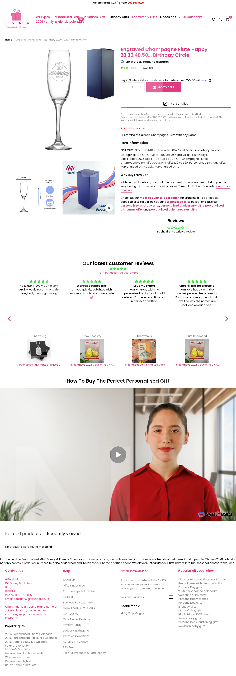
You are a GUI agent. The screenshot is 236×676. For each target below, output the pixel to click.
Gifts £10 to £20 (177, 163)
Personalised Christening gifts (198, 622)
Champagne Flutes (195, 159)
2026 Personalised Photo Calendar (28, 634)
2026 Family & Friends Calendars (60, 21)
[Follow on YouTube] (140, 613)
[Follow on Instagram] (129, 613)
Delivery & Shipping (76, 631)
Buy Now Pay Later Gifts (79, 603)
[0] (227, 19)
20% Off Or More (171, 155)
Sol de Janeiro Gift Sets (20, 665)
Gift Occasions (156, 163)
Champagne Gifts (133, 163)
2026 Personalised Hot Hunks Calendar (31, 638)
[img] (118, 269)
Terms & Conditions (76, 636)
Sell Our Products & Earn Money (84, 653)
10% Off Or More (147, 155)
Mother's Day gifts (190, 611)
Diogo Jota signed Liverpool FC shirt (202, 579)
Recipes (68, 597)
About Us (69, 580)
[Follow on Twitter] (125, 613)
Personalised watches (193, 599)
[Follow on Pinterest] (136, 613)
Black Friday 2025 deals (194, 614)
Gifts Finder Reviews (76, 619)
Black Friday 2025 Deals (79, 608)
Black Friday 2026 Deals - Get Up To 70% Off (151, 159)
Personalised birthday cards (24, 653)
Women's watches (17, 657)
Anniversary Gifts (144, 17)
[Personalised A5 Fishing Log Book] (144, 351)
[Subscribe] (167, 597)
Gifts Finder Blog (74, 586)
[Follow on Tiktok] (143, 613)
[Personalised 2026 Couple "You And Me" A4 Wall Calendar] (92, 351)
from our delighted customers (118, 273)
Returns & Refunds (75, 642)
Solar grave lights (17, 646)
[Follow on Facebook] (122, 613)
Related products (23, 533)
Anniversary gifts (189, 618)
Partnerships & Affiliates (79, 591)
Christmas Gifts (94, 17)
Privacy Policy (72, 625)
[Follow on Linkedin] (132, 613)
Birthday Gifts (118, 17)
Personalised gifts (190, 603)
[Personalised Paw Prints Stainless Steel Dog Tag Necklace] (39, 351)
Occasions (168, 17)
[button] (10, 318)
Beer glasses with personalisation (200, 583)
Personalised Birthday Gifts (207, 163)
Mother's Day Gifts (17, 650)
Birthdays (200, 155)
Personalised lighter (18, 661)
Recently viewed (64, 533)
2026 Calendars (190, 17)
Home (8, 39)
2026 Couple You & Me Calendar (27, 642)
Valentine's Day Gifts (192, 595)
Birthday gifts (187, 607)
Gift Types (42, 17)
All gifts (188, 155)
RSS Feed (69, 647)
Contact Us (70, 614)
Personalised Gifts (66, 17)
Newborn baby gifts (191, 626)
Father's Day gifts (190, 587)
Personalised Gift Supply (137, 167)
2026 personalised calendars (197, 591)
